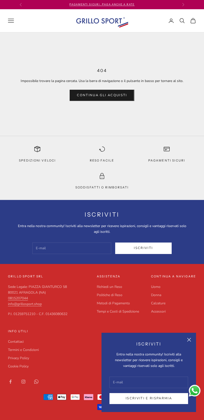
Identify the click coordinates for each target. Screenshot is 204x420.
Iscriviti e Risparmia (149, 398)
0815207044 (18, 298)
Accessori (158, 311)
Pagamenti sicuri (166, 160)
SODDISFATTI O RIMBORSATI (102, 187)
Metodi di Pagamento (113, 303)
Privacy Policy (18, 358)
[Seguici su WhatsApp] (36, 381)
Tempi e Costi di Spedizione (118, 311)
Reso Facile (102, 160)
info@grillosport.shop (25, 304)
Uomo (155, 286)
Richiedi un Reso (109, 286)
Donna (156, 295)
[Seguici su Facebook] (10, 381)
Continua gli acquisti (102, 95)
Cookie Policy (18, 366)
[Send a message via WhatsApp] (195, 391)
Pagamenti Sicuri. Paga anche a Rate (102, 4)
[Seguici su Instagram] (23, 381)
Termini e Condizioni (23, 349)
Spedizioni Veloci (37, 160)
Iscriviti (143, 248)
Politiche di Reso (109, 295)
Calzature (158, 303)
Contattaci (16, 341)
